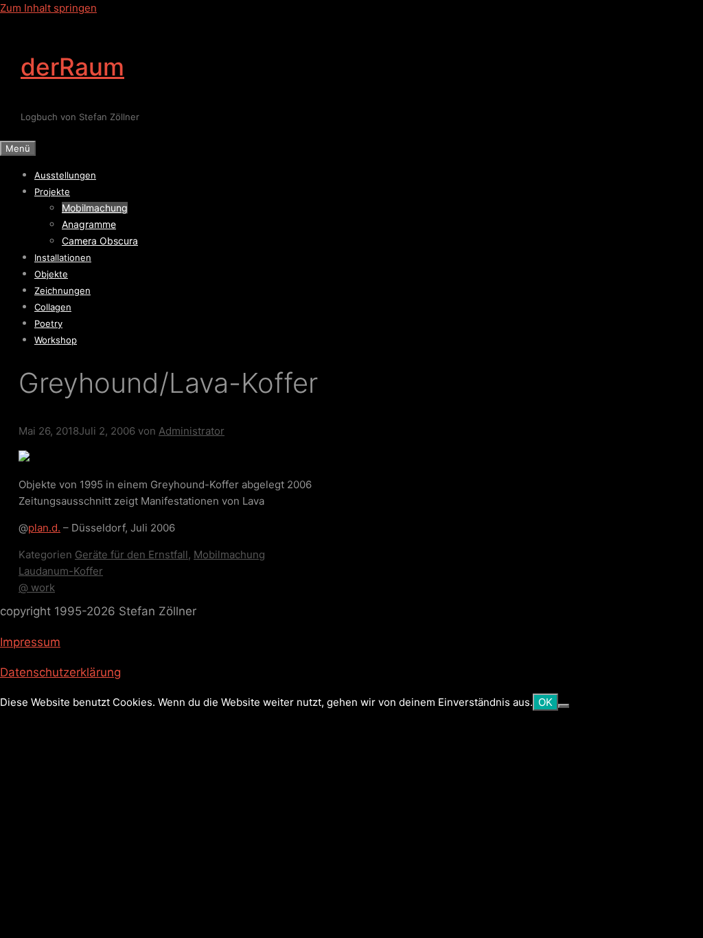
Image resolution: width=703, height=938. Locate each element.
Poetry (48, 323)
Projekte (52, 191)
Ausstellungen (65, 175)
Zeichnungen (62, 290)
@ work (37, 587)
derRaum (72, 66)
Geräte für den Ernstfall (131, 554)
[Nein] (563, 706)
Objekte (51, 273)
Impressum (30, 642)
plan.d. (44, 527)
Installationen (62, 257)
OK (545, 702)
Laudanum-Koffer (61, 570)
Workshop (55, 339)
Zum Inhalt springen (48, 7)
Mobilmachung (95, 208)
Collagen (52, 306)
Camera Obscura (100, 241)
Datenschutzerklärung (60, 672)
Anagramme (89, 224)
